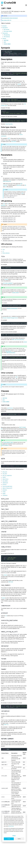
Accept (9, 838)
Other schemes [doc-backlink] (7, 373)
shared (6, 279)
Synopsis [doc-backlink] (5, 48)
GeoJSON (13, 141)
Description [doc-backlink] (6, 59)
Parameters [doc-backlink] (6, 155)
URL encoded (8, 351)
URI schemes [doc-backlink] (6, 244)
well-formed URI (7, 181)
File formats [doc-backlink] (6, 78)
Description (5, 27)
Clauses (4, 38)
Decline (19, 838)
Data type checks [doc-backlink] (8, 127)
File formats (6, 29)
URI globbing (7, 35)
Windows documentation (12, 308)
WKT (9, 138)
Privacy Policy (11, 826)
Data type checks (8, 31)
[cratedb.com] (8, 2)
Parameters (5, 33)
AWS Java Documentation (18, 339)
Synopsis (4, 25)
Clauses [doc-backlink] (5, 391)
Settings (14, 835)
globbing (3, 205)
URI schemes (7, 36)
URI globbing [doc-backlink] (6, 201)
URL (17, 377)
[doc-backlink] (3, 256)
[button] (2, 5)
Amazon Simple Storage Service (10, 317)
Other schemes (6, 253)
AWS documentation (11, 352)
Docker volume (15, 292)
